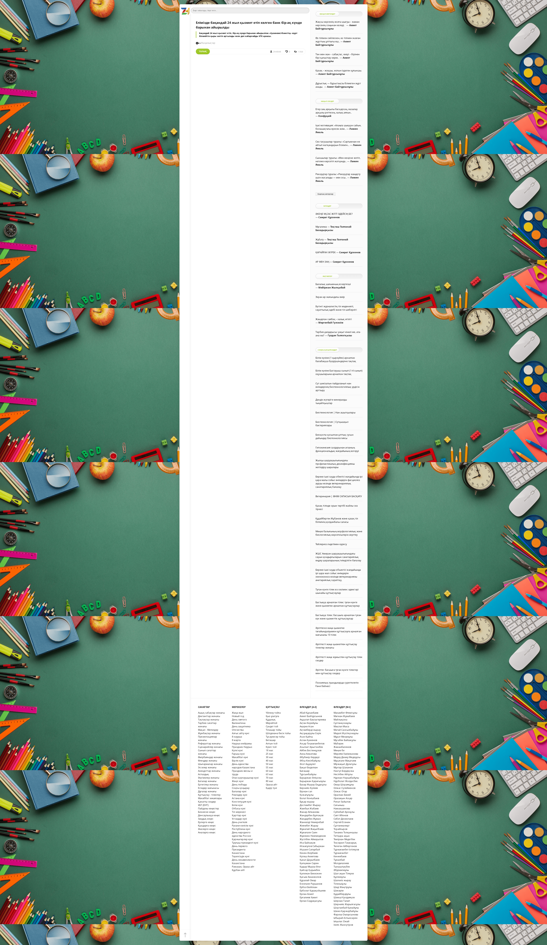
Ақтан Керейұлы (309, 723)
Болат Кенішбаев (309, 798)
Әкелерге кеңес (207, 829)
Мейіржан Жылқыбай (331, 287)
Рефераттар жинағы (209, 743)
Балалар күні (239, 791)
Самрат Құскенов (329, 217)
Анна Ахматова (308, 753)
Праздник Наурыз (242, 747)
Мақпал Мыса (341, 726)
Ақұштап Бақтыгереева (313, 719)
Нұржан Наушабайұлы (346, 777)
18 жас (269, 750)
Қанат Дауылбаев (310, 859)
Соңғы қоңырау (241, 788)
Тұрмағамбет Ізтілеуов (346, 849)
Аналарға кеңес (207, 832)
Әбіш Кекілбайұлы (310, 760)
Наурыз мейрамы (242, 743)
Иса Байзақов (307, 842)
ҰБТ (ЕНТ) (203, 805)
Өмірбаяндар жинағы (210, 757)
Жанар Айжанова (309, 811)
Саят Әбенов (341, 815)
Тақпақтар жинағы (208, 719)
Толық (203, 51)
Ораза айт (271, 784)
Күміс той (271, 747)
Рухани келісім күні (242, 825)
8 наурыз (237, 736)
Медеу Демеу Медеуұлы (347, 757)
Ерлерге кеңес (206, 822)
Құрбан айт (238, 870)
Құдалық (270, 719)
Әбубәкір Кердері (310, 757)
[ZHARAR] (185, 10)
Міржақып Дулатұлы (345, 764)
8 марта (236, 740)
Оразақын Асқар (343, 798)
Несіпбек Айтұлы (343, 774)
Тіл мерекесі (239, 811)
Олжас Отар (340, 791)
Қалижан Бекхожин (311, 873)
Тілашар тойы (273, 729)
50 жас (269, 764)
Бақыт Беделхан (309, 767)
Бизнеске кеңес (207, 811)
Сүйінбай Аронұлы (344, 811)
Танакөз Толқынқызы (346, 832)
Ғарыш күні (238, 753)
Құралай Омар (308, 880)
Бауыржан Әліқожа (310, 777)
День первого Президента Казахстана (240, 850)
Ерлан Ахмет (307, 894)
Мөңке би (339, 750)
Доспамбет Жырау (310, 805)
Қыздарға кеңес (207, 825)
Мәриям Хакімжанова (346, 753)
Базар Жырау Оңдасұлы (313, 784)
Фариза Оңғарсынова (346, 914)
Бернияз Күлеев (309, 788)
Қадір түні (271, 788)
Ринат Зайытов (342, 801)
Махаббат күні (240, 757)
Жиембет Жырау (309, 825)
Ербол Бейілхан (308, 887)
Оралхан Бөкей (342, 794)
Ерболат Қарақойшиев (313, 890)
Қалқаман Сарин (309, 863)
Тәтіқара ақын (342, 835)
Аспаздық (203, 774)
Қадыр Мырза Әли (310, 866)
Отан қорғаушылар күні (245, 777)
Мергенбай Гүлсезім (330, 322)
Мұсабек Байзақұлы (345, 740)
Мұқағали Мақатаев (345, 760)
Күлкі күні (237, 750)
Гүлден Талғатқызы (340, 335)
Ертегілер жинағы (208, 784)
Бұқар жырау (307, 801)
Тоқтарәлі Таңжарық (345, 842)
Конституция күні (241, 801)
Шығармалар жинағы (210, 764)
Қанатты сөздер (207, 801)
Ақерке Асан (307, 726)
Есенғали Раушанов (311, 883)
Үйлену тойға (273, 712)
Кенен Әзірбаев (309, 853)
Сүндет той (272, 726)
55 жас (269, 767)
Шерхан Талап (342, 900)
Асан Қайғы (306, 736)
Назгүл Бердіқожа (344, 770)
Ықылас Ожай (341, 921)
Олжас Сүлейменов (344, 788)
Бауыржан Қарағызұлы (313, 781)
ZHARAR (277, 51)
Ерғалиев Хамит (309, 897)
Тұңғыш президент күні (245, 842)
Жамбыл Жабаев (309, 808)
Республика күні (241, 829)
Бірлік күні (237, 760)
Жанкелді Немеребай (312, 822)
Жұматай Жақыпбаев (311, 829)
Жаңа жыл (237, 712)
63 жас (269, 774)
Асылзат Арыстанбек (311, 747)
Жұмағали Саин (308, 832)
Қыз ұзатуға (272, 716)
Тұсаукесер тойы (275, 736)
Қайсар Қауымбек (310, 870)
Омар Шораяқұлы (344, 784)
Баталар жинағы (207, 781)
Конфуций (324, 116)
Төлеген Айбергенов (345, 846)
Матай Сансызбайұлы (346, 729)
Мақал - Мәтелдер (208, 729)
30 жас (269, 757)
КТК (261, 36)
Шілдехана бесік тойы (278, 733)
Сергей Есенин (342, 822)
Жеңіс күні (237, 781)
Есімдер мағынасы (208, 788)
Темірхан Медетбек (344, 839)
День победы (239, 784)
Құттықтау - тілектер (209, 794)
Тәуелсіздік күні (240, 856)
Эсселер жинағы (207, 767)
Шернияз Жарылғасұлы (347, 904)
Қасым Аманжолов (310, 876)
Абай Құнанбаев (309, 712)
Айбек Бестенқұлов (310, 750)
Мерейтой (271, 723)
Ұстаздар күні (239, 818)
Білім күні (237, 805)
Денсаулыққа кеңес (209, 815)
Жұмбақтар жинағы (209, 733)
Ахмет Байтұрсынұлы (331, 74)
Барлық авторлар (325, 194)
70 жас (269, 777)
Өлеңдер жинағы (207, 760)
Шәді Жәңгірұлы (343, 887)
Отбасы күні (238, 808)
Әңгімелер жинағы (208, 777)
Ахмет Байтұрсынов (311, 716)
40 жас (269, 760)
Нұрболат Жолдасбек (346, 781)
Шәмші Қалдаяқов (344, 897)
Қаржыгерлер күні (242, 839)
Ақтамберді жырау (310, 729)
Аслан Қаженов (308, 740)
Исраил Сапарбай (310, 849)
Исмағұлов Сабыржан (312, 846)
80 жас (269, 781)
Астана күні (238, 798)
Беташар (271, 740)
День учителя (239, 822)
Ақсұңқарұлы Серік (310, 733)
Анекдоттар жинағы (209, 770)
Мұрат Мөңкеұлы (343, 736)
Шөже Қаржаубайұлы (346, 911)
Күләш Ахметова (309, 856)
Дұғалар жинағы (207, 791)
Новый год (238, 716)
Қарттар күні (239, 815)
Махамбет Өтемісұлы (345, 712)
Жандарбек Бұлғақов (311, 815)
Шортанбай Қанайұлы (346, 907)
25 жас (269, 753)
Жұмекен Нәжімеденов (313, 835)
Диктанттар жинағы (209, 716)
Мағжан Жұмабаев (344, 716)
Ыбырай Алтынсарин (345, 917)
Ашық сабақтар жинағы (211, 712)
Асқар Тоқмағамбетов (312, 743)
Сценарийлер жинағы (210, 747)
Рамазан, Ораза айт (243, 866)
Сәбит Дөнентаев (343, 818)
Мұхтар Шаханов (343, 767)
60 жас (269, 770)
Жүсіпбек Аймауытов (311, 839)
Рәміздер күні (239, 794)
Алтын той (271, 743)
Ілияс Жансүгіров (343, 924)
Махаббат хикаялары (210, 798)
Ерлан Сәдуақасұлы (311, 900)
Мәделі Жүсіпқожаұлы (346, 733)
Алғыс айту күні (240, 733)
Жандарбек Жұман (310, 818)
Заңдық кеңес (205, 818)
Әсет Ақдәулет (308, 764)
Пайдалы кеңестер (208, 808)
